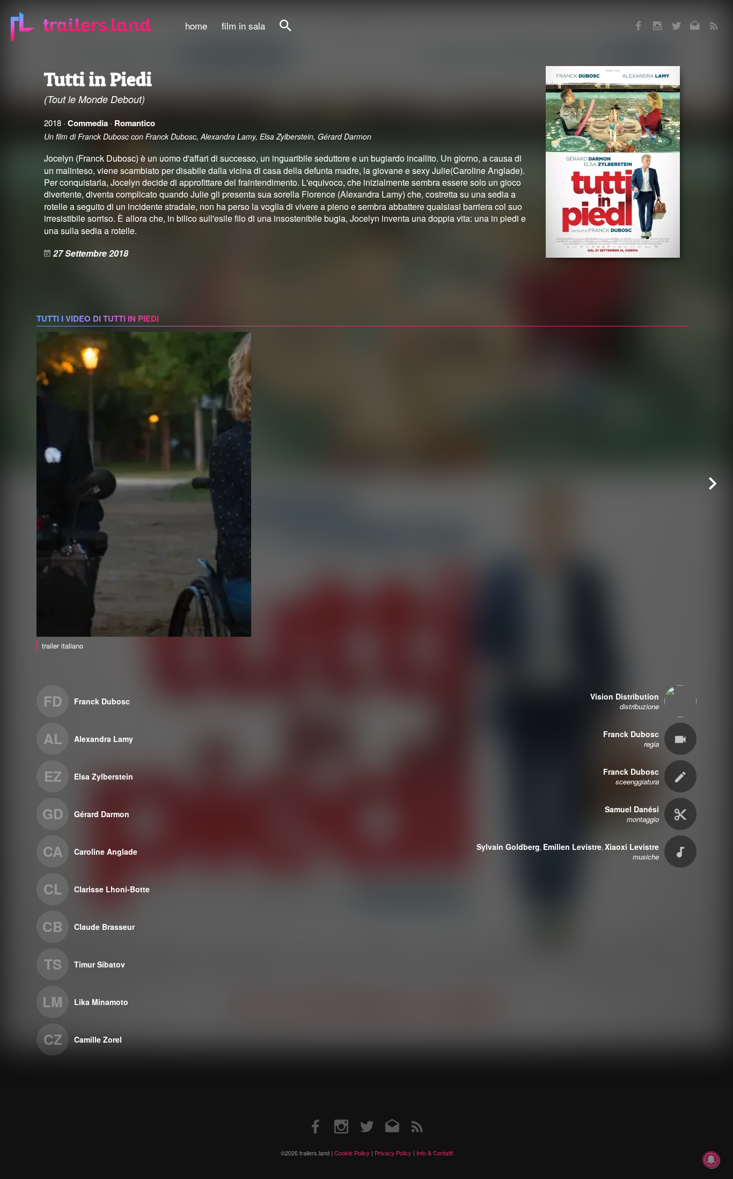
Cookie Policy (352, 1152)
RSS (707, 18)
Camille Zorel (98, 1039)
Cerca (292, 31)
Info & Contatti (434, 1152)
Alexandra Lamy (103, 738)
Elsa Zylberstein (103, 776)
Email (688, 18)
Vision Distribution (624, 696)
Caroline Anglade (105, 851)
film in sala (243, 25)
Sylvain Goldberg (508, 846)
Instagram (651, 18)
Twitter (669, 18)
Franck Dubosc (102, 701)
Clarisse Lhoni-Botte (112, 889)
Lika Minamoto (101, 1001)
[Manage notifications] (711, 1159)
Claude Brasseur (104, 926)
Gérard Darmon (101, 814)
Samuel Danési (632, 809)
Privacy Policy (393, 1152)
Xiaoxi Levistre (632, 846)
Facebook (633, 18)
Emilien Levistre (572, 846)
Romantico (134, 123)
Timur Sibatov (99, 964)
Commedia (88, 123)
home (196, 25)
